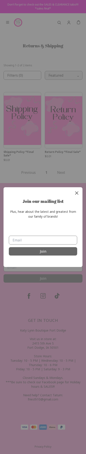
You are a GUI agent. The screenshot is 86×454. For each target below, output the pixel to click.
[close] (77, 193)
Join (43, 251)
